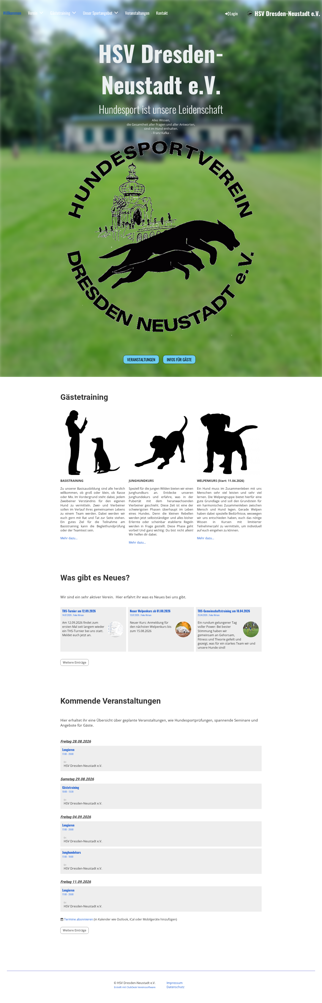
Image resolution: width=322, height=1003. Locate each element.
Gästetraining (60, 13)
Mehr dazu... (69, 538)
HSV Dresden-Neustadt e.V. (287, 13)
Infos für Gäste (179, 359)
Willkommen (12, 13)
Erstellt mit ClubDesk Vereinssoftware (134, 987)
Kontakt (162, 13)
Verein (32, 13)
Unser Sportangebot (97, 13)
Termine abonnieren (78, 919)
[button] (161, 758)
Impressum (175, 983)
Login (234, 13)
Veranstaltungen (137, 13)
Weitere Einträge (74, 662)
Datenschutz (175, 987)
